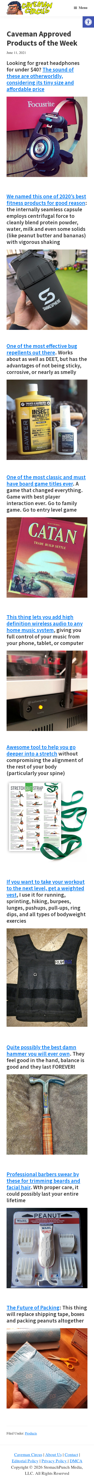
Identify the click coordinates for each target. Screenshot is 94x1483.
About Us (53, 1454)
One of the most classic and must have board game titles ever (46, 480)
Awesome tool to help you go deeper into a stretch (41, 750)
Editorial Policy (25, 1460)
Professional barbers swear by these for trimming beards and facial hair (43, 1181)
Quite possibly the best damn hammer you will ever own (41, 1050)
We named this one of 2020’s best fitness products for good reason (46, 199)
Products (31, 1433)
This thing (45, 623)
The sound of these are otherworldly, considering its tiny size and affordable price (40, 79)
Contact (71, 1454)
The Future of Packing (33, 1307)
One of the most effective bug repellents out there (42, 349)
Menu (83, 7)
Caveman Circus (28, 1454)
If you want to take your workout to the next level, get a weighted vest (46, 888)
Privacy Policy (55, 1460)
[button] (88, 22)
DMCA (76, 1460)
